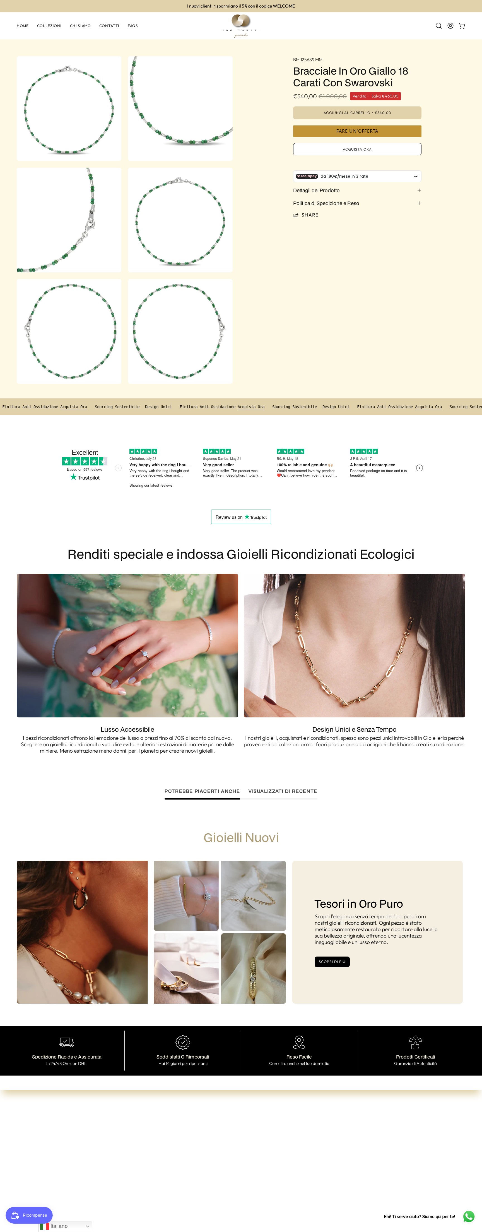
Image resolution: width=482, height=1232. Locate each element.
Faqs (157, 1161)
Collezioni (163, 1134)
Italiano (58, 1226)
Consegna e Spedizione (254, 1151)
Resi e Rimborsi (245, 1160)
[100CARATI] (241, 26)
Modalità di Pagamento (255, 1142)
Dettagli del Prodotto (316, 190)
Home (159, 1125)
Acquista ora (357, 149)
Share (310, 215)
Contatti (161, 1152)
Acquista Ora (113, 407)
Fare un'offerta (357, 131)
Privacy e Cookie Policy (254, 1169)
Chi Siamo (163, 1143)
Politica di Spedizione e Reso (326, 203)
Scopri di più (332, 961)
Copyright (239, 1178)
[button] (439, 26)
